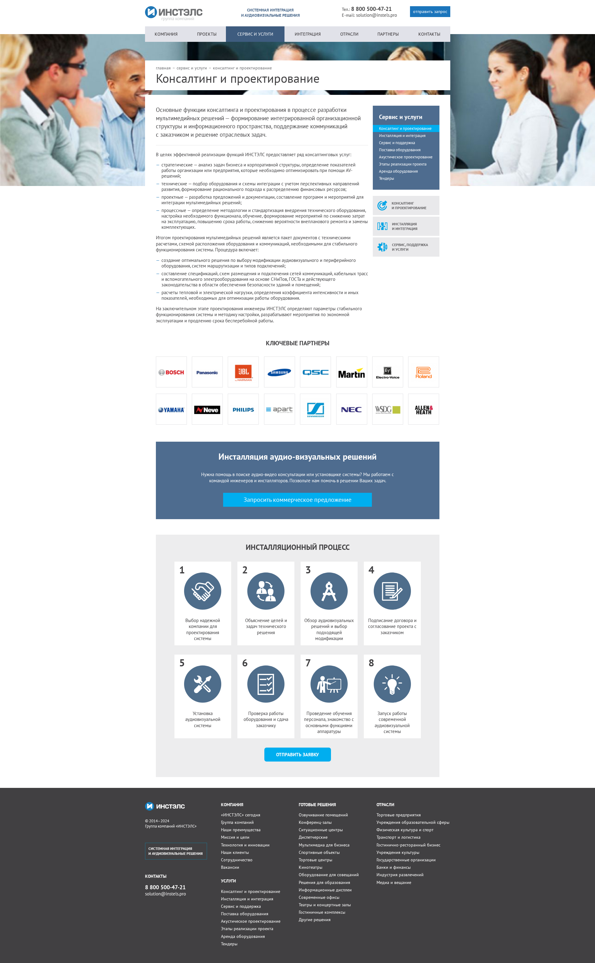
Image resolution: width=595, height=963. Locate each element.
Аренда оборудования (398, 171)
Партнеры (388, 34)
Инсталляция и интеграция (402, 135)
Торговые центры (315, 860)
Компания (166, 34)
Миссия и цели (235, 837)
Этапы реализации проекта (402, 164)
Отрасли (349, 34)
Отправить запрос (430, 11)
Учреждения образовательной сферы (413, 822)
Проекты (207, 34)
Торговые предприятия (399, 815)
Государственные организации (406, 860)
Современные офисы (319, 897)
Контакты (429, 34)
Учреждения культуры (398, 852)
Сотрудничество (237, 860)
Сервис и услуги (255, 34)
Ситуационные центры (321, 830)
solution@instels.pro (376, 15)
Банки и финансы (394, 867)
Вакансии (230, 867)
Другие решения (315, 919)
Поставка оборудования (400, 149)
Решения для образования (324, 882)
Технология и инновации (245, 845)
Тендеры (386, 178)
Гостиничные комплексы (322, 912)
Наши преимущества (241, 830)
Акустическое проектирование (406, 157)
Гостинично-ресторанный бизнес (408, 845)
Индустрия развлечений (400, 874)
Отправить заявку (297, 755)
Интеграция (308, 34)
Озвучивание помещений (323, 815)
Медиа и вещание (394, 882)
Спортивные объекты (319, 852)
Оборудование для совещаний (329, 874)
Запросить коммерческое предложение (297, 500)
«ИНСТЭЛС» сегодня (240, 815)
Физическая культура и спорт (405, 830)
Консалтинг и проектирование (405, 128)
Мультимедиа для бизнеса (324, 845)
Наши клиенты (235, 852)
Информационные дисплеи (325, 890)
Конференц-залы (315, 822)
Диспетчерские (313, 837)
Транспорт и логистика (399, 837)
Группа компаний (237, 822)
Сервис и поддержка (397, 142)
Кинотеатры (310, 867)
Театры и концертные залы (325, 905)
